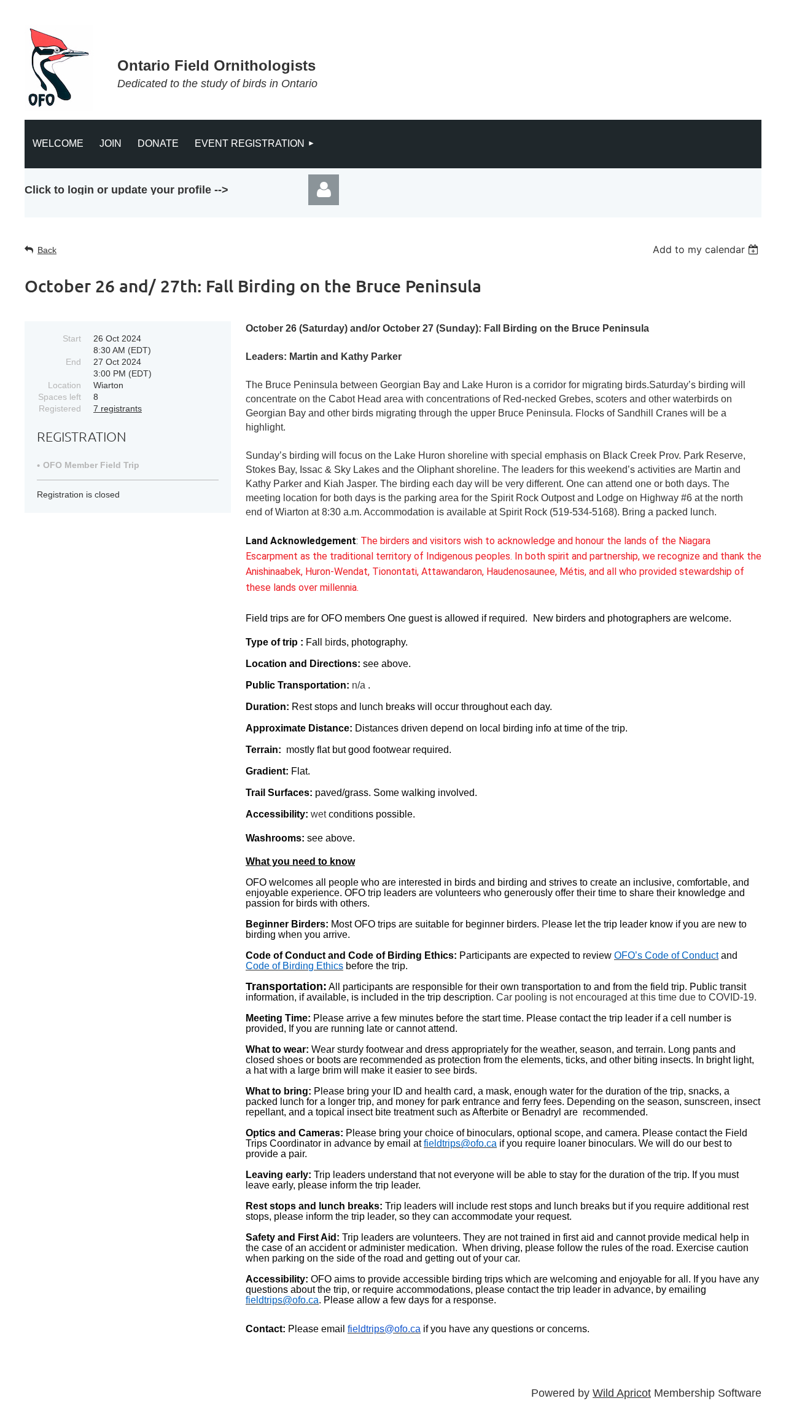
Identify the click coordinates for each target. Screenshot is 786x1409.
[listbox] (707, 249)
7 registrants (117, 408)
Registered (60, 408)
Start (72, 338)
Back (46, 250)
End (73, 362)
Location (64, 385)
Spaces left (59, 397)
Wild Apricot (622, 1393)
